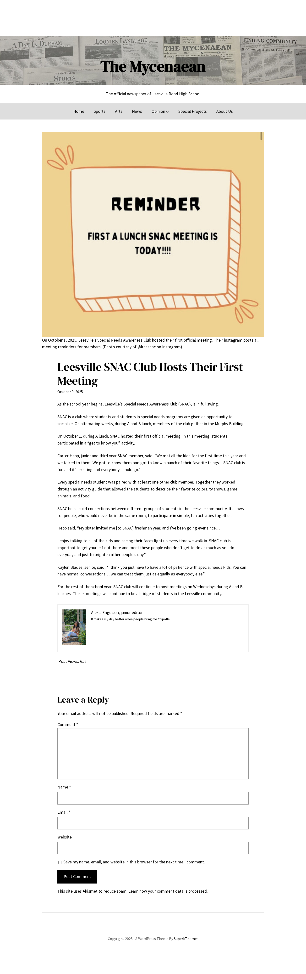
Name (64, 787)
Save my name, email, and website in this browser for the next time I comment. (134, 862)
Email (63, 812)
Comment (67, 724)
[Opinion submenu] (167, 111)
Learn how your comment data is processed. (168, 891)
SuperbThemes (186, 938)
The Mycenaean (153, 66)
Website (64, 837)
